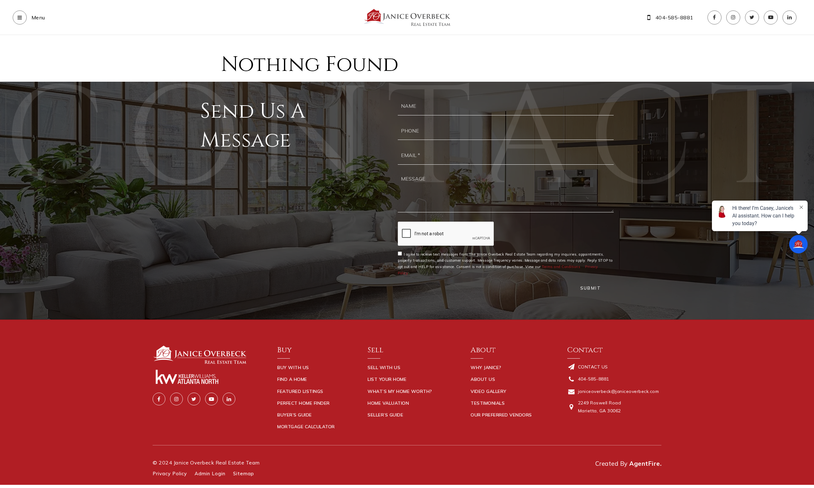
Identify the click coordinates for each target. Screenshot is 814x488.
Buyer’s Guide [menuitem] (294, 415)
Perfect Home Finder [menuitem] (303, 403)
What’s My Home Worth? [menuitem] (400, 391)
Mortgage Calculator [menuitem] (306, 427)
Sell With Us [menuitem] (384, 367)
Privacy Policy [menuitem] (170, 474)
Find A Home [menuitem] (292, 379)
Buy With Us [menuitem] (293, 367)
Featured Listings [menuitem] (300, 391)
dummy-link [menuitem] (382, 427)
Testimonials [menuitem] (488, 403)
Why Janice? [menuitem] (486, 367)
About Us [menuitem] (483, 379)
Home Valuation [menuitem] (388, 403)
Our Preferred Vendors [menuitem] (501, 415)
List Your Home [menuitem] (387, 379)
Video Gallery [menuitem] (489, 391)
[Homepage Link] (407, 17)
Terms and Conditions (561, 267)
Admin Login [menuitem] (210, 474)
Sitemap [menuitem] (243, 474)
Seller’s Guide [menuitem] (385, 415)
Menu (37, 17)
